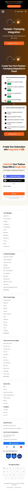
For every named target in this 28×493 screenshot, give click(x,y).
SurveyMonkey (7, 362)
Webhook (5, 303)
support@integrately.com (12, 451)
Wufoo (5, 357)
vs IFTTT (5, 415)
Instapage (5, 371)
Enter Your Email (6, 186)
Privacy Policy (10, 487)
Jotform (5, 351)
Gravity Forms (6, 346)
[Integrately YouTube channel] (21, 447)
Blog (4, 386)
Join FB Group (14, 443)
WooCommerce (7, 314)
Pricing (5, 389)
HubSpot (5, 265)
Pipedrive (5, 232)
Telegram (5, 330)
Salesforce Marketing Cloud (10, 287)
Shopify (5, 308)
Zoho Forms (6, 374)
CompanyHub (6, 227)
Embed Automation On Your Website (12, 428)
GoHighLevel (6, 268)
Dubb (4, 243)
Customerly (6, 246)
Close (4, 229)
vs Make (5, 412)
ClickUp (5, 311)
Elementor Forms (7, 343)
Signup (5, 400)
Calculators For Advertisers (10, 439)
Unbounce (6, 360)
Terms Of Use (17, 487)
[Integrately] (2, 11)
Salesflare (5, 235)
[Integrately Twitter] (6, 447)
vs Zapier (5, 409)
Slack (4, 316)
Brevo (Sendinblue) (8, 270)
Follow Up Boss (7, 218)
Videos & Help (6, 398)
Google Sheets (7, 300)
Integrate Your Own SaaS (9, 425)
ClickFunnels (6, 279)
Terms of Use (16, 198)
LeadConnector (7, 262)
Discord (5, 322)
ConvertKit (6, 284)
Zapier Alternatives (8, 392)
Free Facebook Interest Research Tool (9, 435)
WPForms (5, 365)
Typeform (5, 354)
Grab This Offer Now (14, 6)
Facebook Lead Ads (8, 256)
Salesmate (6, 238)
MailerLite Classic (7, 281)
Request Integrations (8, 395)
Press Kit (5, 403)
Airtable (5, 325)
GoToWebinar (6, 273)
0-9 (4, 468)
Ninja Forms (6, 368)
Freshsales (6, 224)
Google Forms (6, 349)
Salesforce (6, 216)
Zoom (4, 327)
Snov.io (5, 241)
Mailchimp (5, 276)
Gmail (4, 305)
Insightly (5, 221)
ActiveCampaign (7, 259)
